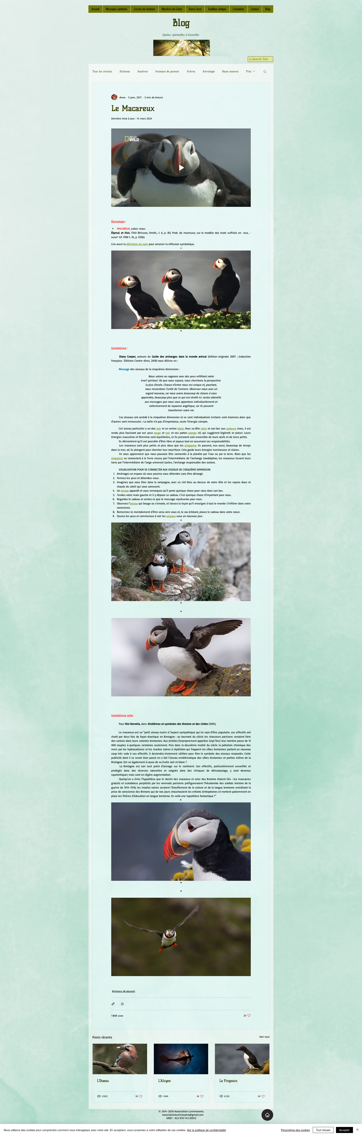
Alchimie (125, 71)
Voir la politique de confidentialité (206, 1130)
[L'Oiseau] (120, 1059)
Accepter (344, 1130)
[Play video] (181, 167)
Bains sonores (230, 71)
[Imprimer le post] (122, 1004)
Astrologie (209, 71)
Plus (248, 71)
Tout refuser (323, 1130)
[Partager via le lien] (113, 1004)
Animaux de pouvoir (167, 71)
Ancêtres (142, 71)
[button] (265, 71)
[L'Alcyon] (181, 1059)
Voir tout (264, 1036)
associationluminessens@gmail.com (183, 1114)
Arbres (191, 71)
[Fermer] (357, 1130)
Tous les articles (102, 71)
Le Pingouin (228, 1081)
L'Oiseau (103, 1081)
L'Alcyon (164, 1081)
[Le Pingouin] (242, 1059)
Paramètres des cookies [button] (295, 1130)
